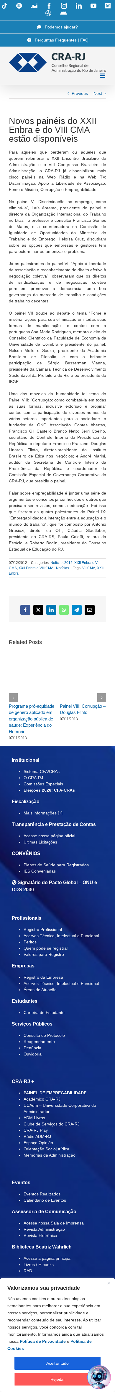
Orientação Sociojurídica (46, 1149)
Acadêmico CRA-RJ (42, 1099)
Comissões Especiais (43, 784)
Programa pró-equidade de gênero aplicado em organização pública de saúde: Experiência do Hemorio (31, 719)
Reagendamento (39, 1041)
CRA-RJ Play (36, 1130)
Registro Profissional (43, 929)
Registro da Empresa (43, 977)
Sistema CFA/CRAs (42, 771)
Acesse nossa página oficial (49, 835)
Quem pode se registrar (46, 948)
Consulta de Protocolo (44, 1035)
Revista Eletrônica (40, 1235)
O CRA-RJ (33, 777)
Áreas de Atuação (40, 989)
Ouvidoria (33, 1054)
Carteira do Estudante (44, 1012)
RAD (28, 1270)
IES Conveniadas (40, 871)
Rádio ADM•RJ (37, 1136)
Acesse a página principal (47, 1258)
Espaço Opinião (38, 1142)
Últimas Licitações (40, 842)
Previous (80, 93)
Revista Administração (44, 1229)
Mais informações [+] (43, 813)
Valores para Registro (44, 954)
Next (97, 93)
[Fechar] (108, 1283)
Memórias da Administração (49, 1155)
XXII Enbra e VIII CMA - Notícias (44, 568)
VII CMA (88, 568)
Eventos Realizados (42, 1194)
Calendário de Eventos (45, 1200)
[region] (57, 1335)
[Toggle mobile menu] (103, 76)
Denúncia (32, 1047)
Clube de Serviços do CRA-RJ (52, 1124)
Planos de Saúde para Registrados (56, 864)
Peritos (30, 942)
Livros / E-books (39, 1264)
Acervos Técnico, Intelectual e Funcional (61, 935)
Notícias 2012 (61, 563)
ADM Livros (34, 1117)
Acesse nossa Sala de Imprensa (54, 1223)
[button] (13, 697)
